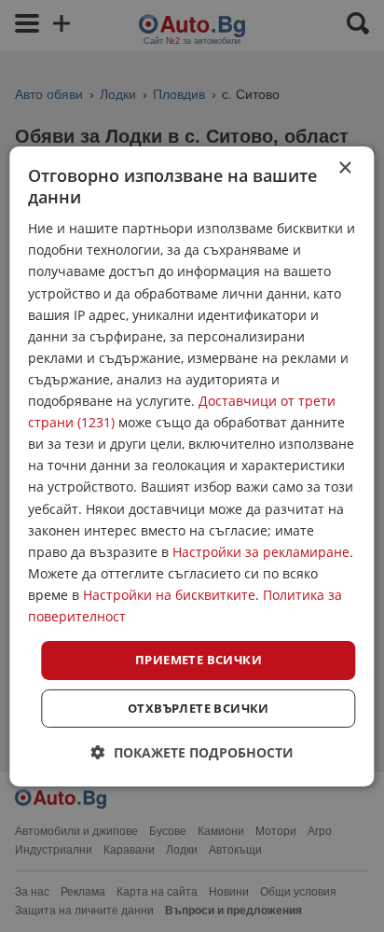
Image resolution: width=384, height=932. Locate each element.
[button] (192, 752)
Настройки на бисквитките (169, 595)
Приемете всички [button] (198, 659)
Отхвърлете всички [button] (198, 708)
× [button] (344, 167)
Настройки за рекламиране (261, 552)
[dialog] (191, 466)
